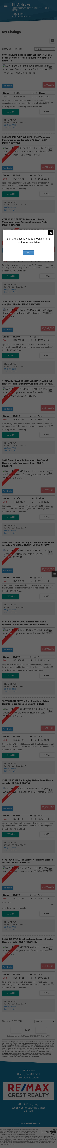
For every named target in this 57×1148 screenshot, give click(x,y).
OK (28, 252)
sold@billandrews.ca (21, 16)
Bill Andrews (21, 4)
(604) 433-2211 (19, 14)
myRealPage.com (33, 1123)
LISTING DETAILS (10, 112)
